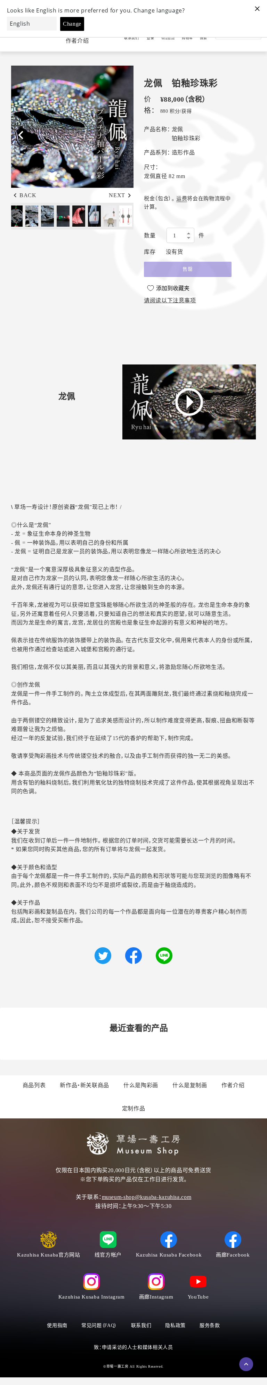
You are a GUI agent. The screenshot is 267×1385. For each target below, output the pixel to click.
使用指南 (57, 1325)
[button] (123, 135)
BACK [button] (28, 195)
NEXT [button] (117, 195)
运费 (181, 198)
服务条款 (210, 1325)
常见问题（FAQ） (99, 1325)
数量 (149, 235)
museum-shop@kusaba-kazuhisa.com (147, 1197)
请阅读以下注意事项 (170, 300)
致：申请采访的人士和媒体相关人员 (133, 1347)
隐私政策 (175, 1325)
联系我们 (141, 1325)
